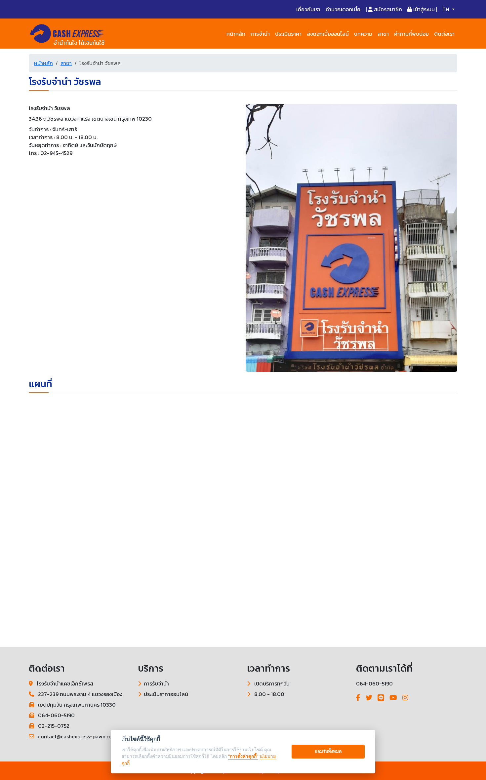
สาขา (383, 34)
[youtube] (393, 698)
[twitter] (369, 698)
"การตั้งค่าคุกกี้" (243, 756)
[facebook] (358, 698)
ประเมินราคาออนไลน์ (166, 694)
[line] (381, 698)
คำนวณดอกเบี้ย (343, 9)
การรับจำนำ (156, 683)
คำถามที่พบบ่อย (411, 34)
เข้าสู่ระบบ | (424, 9)
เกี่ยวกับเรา (308, 9)
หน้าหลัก (235, 34)
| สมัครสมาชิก (384, 9)
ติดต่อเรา (444, 34)
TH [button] (446, 9)
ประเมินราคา (288, 34)
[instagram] (405, 698)
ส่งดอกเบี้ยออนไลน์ (328, 34)
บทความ (363, 34)
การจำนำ (260, 34)
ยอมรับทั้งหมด (328, 751)
